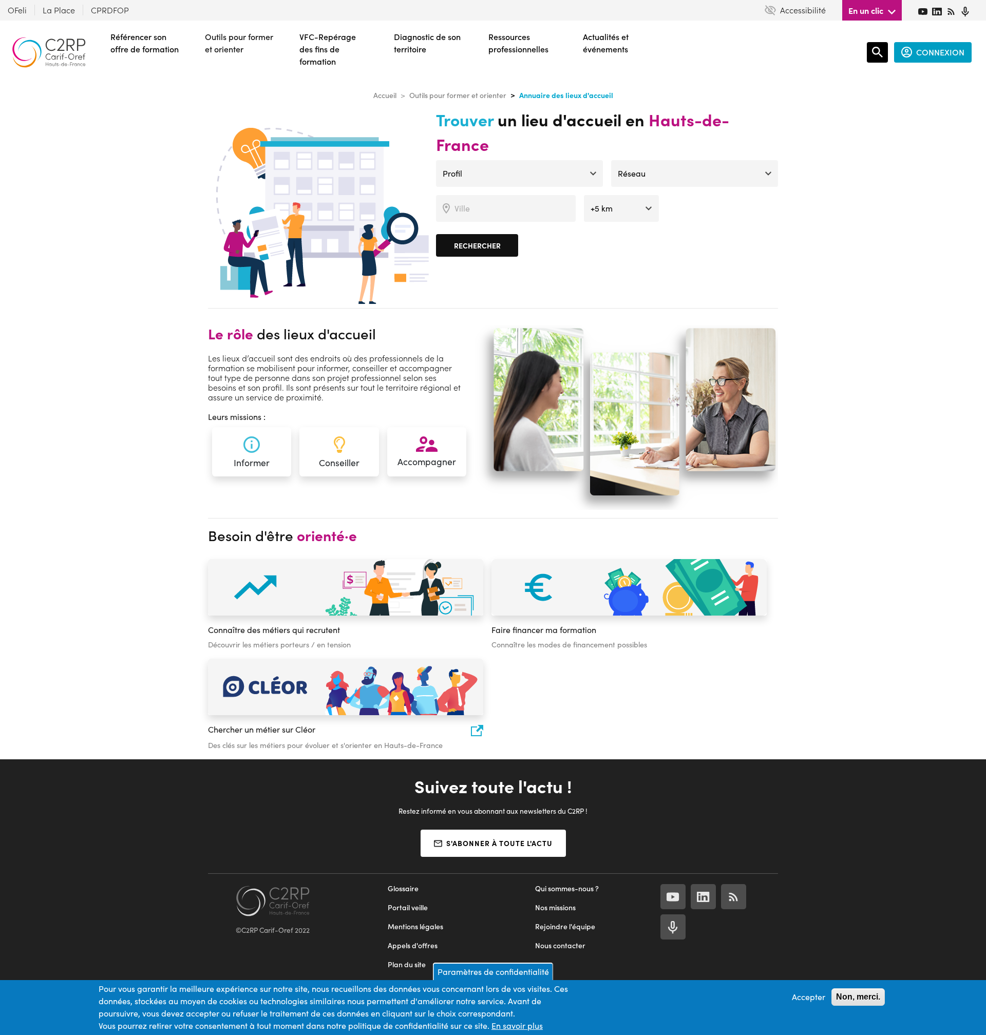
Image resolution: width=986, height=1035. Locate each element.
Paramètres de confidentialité (493, 971)
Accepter (808, 996)
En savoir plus (517, 1025)
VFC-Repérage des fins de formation (327, 49)
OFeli (17, 10)
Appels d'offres (413, 945)
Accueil (384, 95)
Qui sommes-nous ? (567, 888)
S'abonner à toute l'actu (499, 843)
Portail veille (408, 907)
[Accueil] (49, 52)
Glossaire (403, 888)
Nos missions (555, 907)
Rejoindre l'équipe (565, 926)
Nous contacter (560, 945)
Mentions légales (415, 926)
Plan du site (407, 964)
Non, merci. (858, 996)
